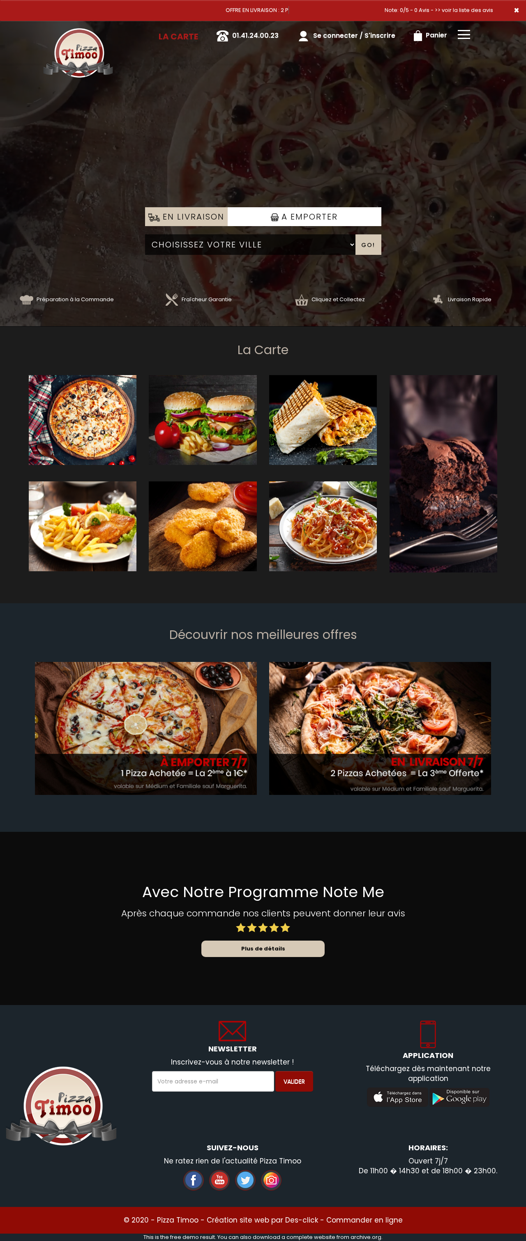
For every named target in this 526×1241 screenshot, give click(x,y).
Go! (368, 245)
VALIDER (294, 1081)
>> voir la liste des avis (464, 10)
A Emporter (308, 216)
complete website (310, 1237)
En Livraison (192, 216)
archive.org (366, 1237)
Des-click (301, 1220)
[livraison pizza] (78, 32)
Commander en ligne (364, 1220)
